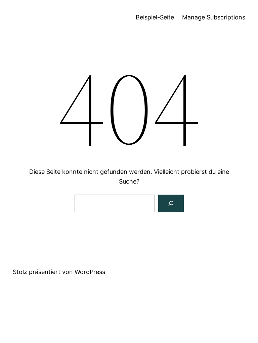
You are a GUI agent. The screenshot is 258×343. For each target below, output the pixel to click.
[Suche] (171, 203)
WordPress (90, 271)
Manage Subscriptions (213, 17)
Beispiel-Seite (155, 17)
